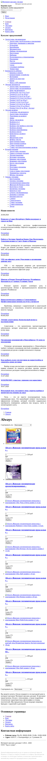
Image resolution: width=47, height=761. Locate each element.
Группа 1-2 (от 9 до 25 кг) (19, 102)
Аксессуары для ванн (18, 151)
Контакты (9, 29)
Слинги (12, 198)
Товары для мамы (11, 177)
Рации (12, 81)
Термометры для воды (18, 173)
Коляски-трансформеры (18, 130)
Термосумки (14, 69)
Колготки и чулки (16, 187)
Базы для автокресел (17, 90)
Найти (4, 12)
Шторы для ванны (16, 175)
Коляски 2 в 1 (15, 122)
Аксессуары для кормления (15, 39)
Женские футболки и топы (20, 185)
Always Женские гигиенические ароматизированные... (20, 485)
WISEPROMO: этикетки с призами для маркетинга (21, 380)
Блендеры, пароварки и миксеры (22, 43)
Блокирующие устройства (19, 75)
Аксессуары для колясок (19, 114)
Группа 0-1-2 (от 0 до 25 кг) (20, 96)
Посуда (12, 61)
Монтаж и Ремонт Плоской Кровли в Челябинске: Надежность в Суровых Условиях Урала (21, 280)
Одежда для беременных (19, 192)
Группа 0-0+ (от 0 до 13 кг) (20, 92)
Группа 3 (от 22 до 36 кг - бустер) (22, 108)
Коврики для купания (18, 159)
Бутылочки (14, 45)
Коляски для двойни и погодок (21, 126)
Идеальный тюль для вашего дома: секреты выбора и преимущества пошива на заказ (22, 392)
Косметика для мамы (17, 189)
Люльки (13, 136)
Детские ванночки (16, 155)
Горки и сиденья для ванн (19, 153)
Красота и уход (15, 191)
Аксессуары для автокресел (20, 86)
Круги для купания (17, 163)
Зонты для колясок (17, 120)
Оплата (8, 27)
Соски (12, 65)
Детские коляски (11, 110)
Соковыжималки (16, 63)
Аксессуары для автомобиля (20, 88)
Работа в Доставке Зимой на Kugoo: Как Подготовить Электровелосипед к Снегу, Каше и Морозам (22, 240)
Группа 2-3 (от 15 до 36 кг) (20, 106)
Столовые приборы (17, 67)
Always (8, 414)
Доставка (8, 26)
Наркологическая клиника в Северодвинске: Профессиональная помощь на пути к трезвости (20, 301)
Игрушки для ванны (17, 157)
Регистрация (10, 18)
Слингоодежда (15, 200)
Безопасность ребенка (13, 71)
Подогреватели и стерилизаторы (22, 57)
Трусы (12, 206)
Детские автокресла (12, 84)
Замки (12, 118)
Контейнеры (14, 47)
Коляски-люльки (16, 128)
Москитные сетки (16, 137)
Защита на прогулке (17, 79)
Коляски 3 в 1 (15, 124)
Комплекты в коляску (18, 134)
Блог (7, 24)
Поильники (14, 59)
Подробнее (5, 233)
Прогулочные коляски (18, 143)
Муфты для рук (15, 139)
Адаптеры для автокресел (19, 112)
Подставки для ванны (18, 167)
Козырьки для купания (18, 161)
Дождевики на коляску (18, 116)
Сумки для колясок (17, 145)
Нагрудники (14, 53)
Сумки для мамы (16, 202)
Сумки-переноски (16, 204)
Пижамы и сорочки (17, 194)
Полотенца (14, 169)
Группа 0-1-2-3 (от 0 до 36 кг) (20, 98)
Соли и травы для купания (20, 171)
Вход (7, 16)
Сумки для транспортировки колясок (23, 147)
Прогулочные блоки (17, 141)
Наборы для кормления (18, 51)
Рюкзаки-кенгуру (16, 196)
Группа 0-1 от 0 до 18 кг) (19, 94)
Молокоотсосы (15, 49)
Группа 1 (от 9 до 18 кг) (18, 100)
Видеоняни (14, 77)
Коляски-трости (15, 132)
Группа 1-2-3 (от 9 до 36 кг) (20, 104)
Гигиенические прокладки (19, 183)
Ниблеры (13, 55)
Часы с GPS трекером (18, 82)
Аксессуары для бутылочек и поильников (25, 41)
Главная (8, 22)
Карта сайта (9, 31)
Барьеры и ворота (16, 73)
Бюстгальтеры (15, 179)
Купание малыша (11, 149)
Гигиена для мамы (16, 181)
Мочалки (13, 165)
